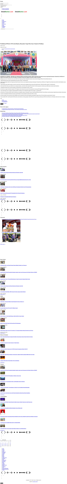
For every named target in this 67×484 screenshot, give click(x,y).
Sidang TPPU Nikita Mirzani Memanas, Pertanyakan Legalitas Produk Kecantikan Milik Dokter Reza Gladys (17, 354)
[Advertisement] (27, 35)
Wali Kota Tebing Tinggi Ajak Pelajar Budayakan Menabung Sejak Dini (11, 172)
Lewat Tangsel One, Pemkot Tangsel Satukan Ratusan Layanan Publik (12, 114)
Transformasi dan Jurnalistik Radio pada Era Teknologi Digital (10, 422)
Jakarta (3, 456)
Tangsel (5, 103)
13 (5, 443)
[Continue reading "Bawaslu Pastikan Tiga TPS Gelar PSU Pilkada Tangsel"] (2, 306)
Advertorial (3, 466)
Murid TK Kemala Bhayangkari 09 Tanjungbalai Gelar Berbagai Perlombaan (12, 193)
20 (5, 444)
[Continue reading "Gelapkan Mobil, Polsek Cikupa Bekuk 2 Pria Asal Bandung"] (2, 358)
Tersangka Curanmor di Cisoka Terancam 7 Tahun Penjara (9, 342)
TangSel (3, 453)
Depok (3, 454)
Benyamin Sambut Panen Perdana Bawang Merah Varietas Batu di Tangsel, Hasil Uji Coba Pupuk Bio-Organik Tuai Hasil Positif (21, 113)
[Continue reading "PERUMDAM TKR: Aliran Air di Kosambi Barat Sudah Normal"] (11, 241)
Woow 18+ (3, 461)
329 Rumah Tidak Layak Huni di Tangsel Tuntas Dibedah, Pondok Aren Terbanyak (13, 265)
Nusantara (3, 458)
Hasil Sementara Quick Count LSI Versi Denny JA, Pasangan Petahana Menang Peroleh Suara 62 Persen (16, 330)
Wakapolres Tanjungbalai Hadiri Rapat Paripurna (8, 196)
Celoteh (3, 463)
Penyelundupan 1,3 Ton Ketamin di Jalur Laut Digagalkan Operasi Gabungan (12, 381)
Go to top (1, 483)
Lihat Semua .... (2, 362)
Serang (3, 449)
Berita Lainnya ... (2, 244)
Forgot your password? (5, 9)
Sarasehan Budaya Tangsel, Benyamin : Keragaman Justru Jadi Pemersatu (12, 108)
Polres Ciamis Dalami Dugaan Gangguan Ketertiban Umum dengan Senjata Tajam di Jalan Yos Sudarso (16, 336)
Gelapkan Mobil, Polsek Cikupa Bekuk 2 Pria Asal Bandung (9, 360)
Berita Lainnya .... (3, 199)
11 (2, 443)
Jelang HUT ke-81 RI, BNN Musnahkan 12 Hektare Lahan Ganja (10, 375)
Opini (3, 459)
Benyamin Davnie (4, 101)
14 (7, 443)
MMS (3, 462)
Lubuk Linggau (4, 457)
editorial (3, 464)
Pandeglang (4, 451)
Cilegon (3, 450)
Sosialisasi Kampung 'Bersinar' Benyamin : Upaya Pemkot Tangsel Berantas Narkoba (14, 109)
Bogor (3, 455)
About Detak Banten (5, 468)
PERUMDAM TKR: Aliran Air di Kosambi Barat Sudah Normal (11, 232)
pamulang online (35, 481)
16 (10, 443)
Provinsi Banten (4, 100)
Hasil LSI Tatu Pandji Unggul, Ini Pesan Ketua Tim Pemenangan (10, 323)
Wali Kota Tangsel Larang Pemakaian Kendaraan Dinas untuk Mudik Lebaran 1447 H (14, 115)
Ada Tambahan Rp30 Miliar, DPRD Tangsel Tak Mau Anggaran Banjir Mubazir (13, 291)
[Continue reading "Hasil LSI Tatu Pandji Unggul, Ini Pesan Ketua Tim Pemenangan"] (2, 321)
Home (3, 448)
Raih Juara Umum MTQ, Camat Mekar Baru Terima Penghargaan (11, 116)
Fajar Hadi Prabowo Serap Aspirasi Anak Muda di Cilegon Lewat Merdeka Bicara (13, 428)
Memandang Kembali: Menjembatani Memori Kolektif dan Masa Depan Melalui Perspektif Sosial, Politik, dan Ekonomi (18, 416)
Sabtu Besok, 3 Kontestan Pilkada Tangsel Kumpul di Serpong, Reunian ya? (12, 301)
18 (2, 444)
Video (3, 467)
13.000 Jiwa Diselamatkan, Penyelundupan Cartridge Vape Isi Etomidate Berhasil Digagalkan (14, 387)
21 (7, 444)
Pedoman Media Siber (5, 469)
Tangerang (3, 452)
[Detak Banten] (14, 12)
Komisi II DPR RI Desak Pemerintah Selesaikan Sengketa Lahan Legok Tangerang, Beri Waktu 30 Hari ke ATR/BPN (18, 272)
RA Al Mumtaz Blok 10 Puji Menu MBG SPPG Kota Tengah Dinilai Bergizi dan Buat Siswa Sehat (15, 179)
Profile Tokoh (4, 460)
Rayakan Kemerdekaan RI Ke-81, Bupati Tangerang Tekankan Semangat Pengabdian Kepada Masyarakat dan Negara (19, 219)
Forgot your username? (5, 8)
